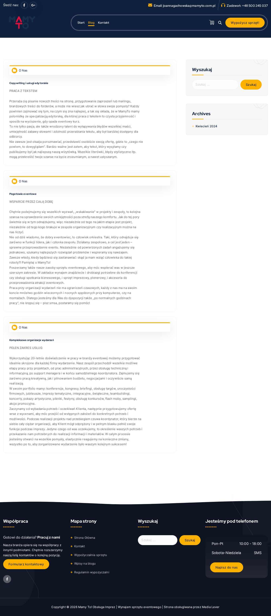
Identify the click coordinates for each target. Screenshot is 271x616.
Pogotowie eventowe (23, 194)
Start (81, 23)
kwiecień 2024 (206, 126)
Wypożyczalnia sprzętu (90, 555)
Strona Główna (84, 538)
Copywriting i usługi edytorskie (28, 83)
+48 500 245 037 (255, 6)
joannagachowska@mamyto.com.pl (189, 6)
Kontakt (103, 23)
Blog (91, 23)
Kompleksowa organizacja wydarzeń (31, 340)
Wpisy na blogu (85, 563)
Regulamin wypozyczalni (91, 572)
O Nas (23, 70)
